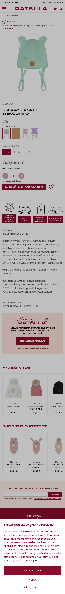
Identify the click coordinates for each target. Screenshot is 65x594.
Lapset (5, 25)
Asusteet (14, 25)
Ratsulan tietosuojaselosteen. (47, 498)
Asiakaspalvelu (32, 516)
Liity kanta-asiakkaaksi (32, 348)
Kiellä (32, 579)
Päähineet (23, 25)
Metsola (38, 25)
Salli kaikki (32, 570)
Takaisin (11, 21)
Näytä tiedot (32, 587)
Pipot (31, 25)
